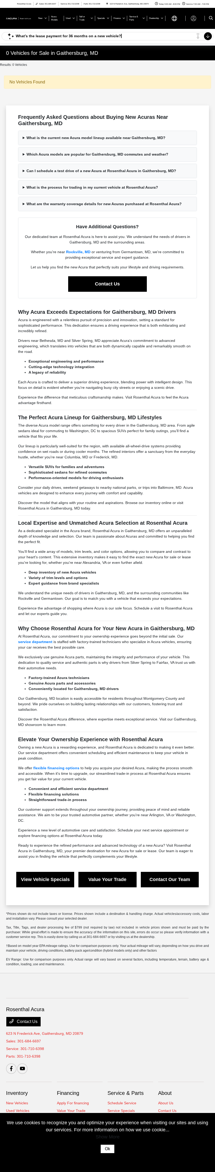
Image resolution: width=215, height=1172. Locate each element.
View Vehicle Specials (45, 879)
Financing (68, 1093)
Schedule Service (122, 1103)
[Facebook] (11, 1068)
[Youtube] (22, 1068)
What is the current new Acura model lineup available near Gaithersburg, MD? (95, 138)
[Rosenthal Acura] (20, 18)
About (165, 1093)
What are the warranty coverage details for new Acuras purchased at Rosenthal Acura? (104, 204)
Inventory (17, 1093)
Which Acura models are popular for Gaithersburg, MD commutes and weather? (97, 154)
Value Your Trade (107, 879)
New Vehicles (17, 1103)
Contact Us (107, 284)
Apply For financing (73, 1103)
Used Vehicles (17, 1111)
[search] (211, 18)
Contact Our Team (169, 879)
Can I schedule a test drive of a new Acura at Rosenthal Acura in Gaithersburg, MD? (101, 171)
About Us (165, 1103)
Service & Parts (126, 1093)
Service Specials (121, 1111)
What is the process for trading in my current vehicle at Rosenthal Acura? (92, 187)
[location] (107, 4)
